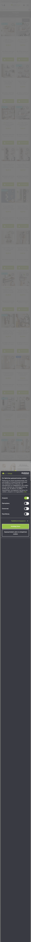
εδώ (25, 492)
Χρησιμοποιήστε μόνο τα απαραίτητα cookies (15, 533)
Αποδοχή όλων (15, 526)
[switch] (26, 503)
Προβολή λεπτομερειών (18, 521)
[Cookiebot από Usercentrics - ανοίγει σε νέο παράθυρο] (22, 473)
